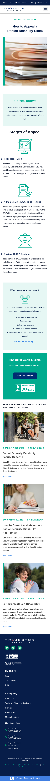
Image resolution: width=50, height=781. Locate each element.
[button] (45, 9)
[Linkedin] (20, 648)
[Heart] (7, 648)
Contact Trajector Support (28, 778)
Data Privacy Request (11, 765)
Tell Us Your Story (25, 342)
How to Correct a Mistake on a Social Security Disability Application (22, 529)
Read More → (8, 476)
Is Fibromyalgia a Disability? (21, 604)
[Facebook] (13, 648)
